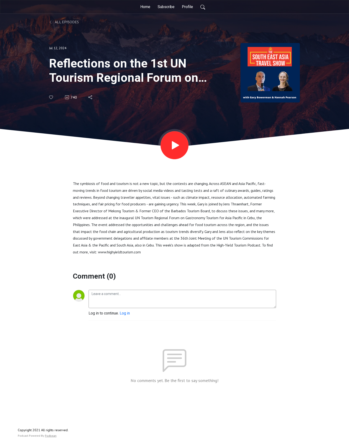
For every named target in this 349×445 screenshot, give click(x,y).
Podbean (51, 435)
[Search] (202, 7)
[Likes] (51, 97)
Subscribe (166, 7)
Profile (187, 7)
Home (145, 7)
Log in (125, 313)
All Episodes (66, 21)
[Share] (90, 97)
